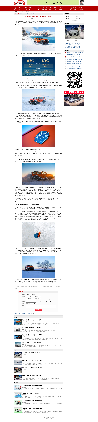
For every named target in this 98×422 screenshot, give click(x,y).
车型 (43, 7)
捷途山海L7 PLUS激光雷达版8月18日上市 (74, 65)
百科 (30, 9)
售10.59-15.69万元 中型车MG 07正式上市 (32, 367)
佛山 (19, 11)
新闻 (22, 7)
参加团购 (33, 294)
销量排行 (61, 9)
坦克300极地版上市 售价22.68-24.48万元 (31, 320)
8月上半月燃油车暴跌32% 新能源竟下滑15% (32, 393)
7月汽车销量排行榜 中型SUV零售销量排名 (32, 385)
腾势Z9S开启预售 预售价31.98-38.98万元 (72, 44)
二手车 (50, 7)
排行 (46, 9)
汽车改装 (81, 9)
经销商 (50, 9)
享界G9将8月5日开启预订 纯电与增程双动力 (72, 46)
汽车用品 (75, 9)
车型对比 (55, 7)
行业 (22, 9)
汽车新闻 (26, 13)
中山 (23, 11)
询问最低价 (28, 294)
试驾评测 (55, 9)
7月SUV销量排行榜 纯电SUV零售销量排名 (32, 400)
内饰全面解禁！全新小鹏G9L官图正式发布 (72, 47)
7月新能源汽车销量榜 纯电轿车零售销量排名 (32, 408)
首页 (19, 7)
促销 (30, 7)
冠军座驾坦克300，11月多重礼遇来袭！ (31, 342)
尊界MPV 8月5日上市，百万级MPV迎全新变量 (75, 66)
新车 (19, 9)
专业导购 (61, 7)
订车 (46, 7)
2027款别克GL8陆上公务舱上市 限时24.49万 (32, 360)
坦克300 (25, 21)
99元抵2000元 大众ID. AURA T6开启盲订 (74, 61)
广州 (21, 11)
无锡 (26, 11)
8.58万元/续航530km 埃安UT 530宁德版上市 (32, 375)
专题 (26, 9)
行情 (26, 7)
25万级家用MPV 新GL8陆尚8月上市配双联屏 (73, 41)
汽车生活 (75, 7)
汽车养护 (81, 7)
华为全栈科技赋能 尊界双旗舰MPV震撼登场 (74, 68)
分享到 (16, 313)
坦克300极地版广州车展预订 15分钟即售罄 (32, 335)
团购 (43, 9)
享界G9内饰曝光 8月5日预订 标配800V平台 (72, 43)
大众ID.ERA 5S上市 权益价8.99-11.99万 (31, 352)
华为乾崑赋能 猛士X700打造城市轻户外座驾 (74, 63)
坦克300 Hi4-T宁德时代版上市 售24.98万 (31, 327)
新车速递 (30, 13)
